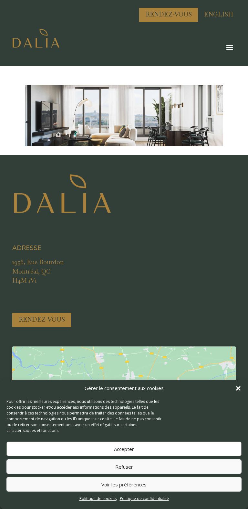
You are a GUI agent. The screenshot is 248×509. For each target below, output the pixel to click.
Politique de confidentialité (144, 498)
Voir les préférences (124, 484)
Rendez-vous (169, 14)
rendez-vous (42, 319)
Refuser (124, 467)
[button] (238, 388)
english (218, 14)
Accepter (124, 449)
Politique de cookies (98, 498)
